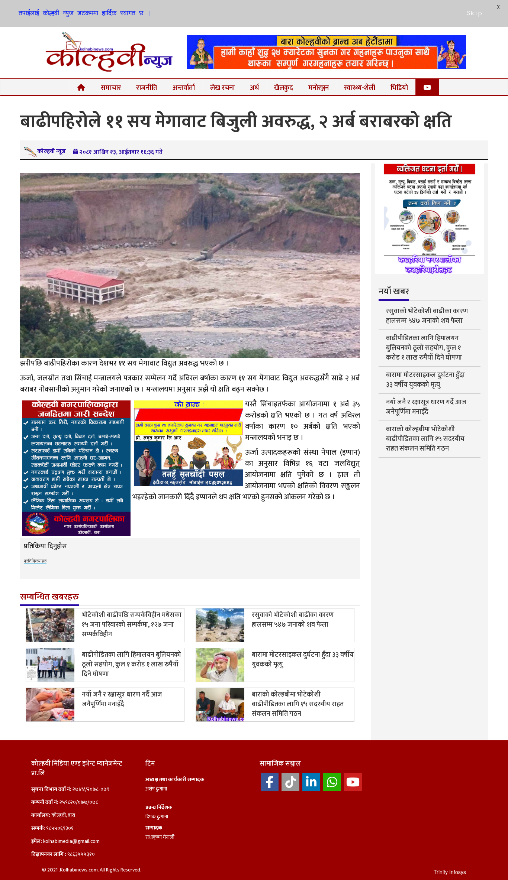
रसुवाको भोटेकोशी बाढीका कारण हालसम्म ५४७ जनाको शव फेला (293, 620)
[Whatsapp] (332, 782)
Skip (474, 13)
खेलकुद (283, 87)
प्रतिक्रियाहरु (35, 560)
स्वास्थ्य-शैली (359, 87)
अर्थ (254, 87)
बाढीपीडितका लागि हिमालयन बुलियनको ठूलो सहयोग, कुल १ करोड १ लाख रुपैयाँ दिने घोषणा (131, 664)
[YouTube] (353, 782)
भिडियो (399, 87)
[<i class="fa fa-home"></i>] (81, 87)
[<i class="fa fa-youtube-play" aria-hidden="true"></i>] (427, 87)
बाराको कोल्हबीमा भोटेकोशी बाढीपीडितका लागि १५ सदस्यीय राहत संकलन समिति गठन (298, 704)
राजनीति (146, 87)
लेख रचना (222, 87)
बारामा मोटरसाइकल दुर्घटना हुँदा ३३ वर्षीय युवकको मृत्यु (303, 659)
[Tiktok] (290, 782)
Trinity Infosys (450, 872)
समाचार (111, 87)
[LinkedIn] (311, 782)
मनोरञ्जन (318, 87)
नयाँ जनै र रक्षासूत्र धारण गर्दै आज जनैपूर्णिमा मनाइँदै (122, 699)
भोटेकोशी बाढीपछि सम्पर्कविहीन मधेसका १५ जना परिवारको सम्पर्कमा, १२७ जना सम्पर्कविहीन (131, 625)
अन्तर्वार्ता (184, 87)
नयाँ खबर (394, 291)
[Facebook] (270, 782)
